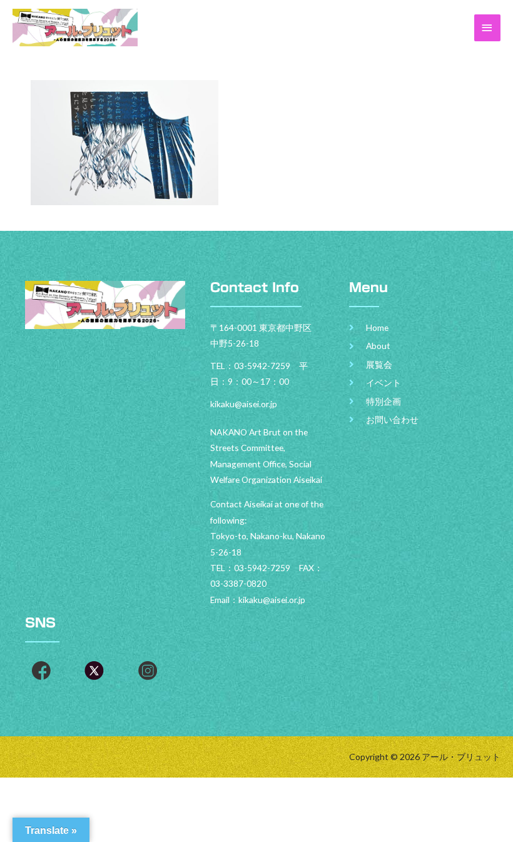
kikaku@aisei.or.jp (271, 599)
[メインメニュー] (487, 27)
